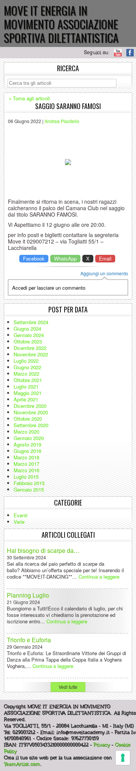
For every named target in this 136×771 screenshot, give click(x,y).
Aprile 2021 (26, 399)
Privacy (101, 745)
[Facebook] (130, 52)
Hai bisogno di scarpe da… (43, 550)
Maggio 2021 (28, 392)
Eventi (21, 515)
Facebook (34, 258)
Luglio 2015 (26, 476)
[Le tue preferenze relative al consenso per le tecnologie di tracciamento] (123, 758)
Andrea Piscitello (62, 121)
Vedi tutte (68, 687)
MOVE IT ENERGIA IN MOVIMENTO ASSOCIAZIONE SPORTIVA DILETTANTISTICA (61, 24)
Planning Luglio (28, 595)
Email (105, 258)
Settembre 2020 (31, 425)
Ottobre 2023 (28, 341)
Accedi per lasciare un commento (48, 287)
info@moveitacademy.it (83, 732)
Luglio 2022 (26, 360)
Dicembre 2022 (30, 347)
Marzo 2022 (26, 373)
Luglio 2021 (26, 386)
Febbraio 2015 (29, 483)
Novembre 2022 (31, 354)
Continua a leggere (99, 576)
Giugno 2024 (27, 328)
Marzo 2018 (26, 457)
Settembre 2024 (31, 322)
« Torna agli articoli (29, 98)
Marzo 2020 (26, 431)
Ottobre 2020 (28, 418)
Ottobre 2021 (28, 380)
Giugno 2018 (27, 450)
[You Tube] (118, 52)
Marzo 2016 (26, 470)
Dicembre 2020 (30, 405)
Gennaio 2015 (29, 489)
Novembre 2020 (31, 412)
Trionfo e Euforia (29, 639)
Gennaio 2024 (29, 335)
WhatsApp (65, 258)
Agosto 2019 (27, 444)
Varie (19, 521)
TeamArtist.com (22, 764)
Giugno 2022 (27, 367)
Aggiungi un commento (104, 273)
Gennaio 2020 (29, 438)
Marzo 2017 (26, 463)
